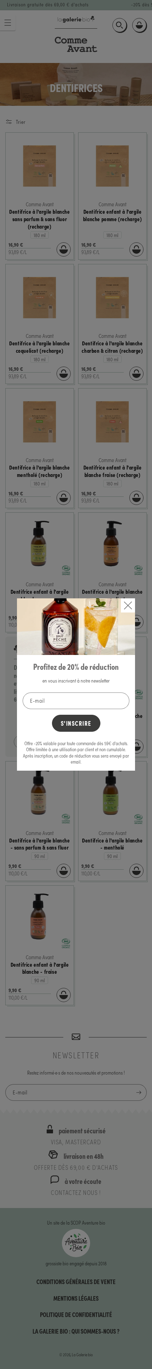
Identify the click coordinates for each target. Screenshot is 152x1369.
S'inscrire (76, 723)
